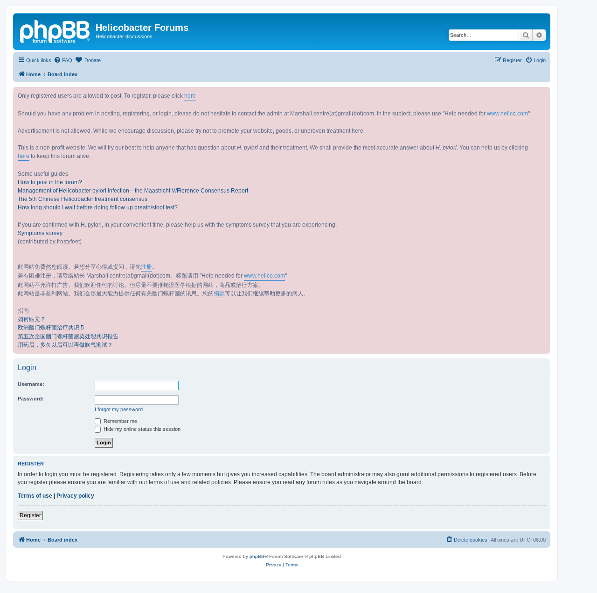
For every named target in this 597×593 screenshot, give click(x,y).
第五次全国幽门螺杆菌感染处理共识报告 (68, 336)
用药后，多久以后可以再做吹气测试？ (65, 345)
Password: (31, 398)
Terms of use (35, 496)
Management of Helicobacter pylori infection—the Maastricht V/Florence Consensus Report (133, 190)
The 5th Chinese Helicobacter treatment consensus (82, 199)
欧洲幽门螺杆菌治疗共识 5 (51, 327)
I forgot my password (119, 409)
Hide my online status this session (141, 429)
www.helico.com (507, 113)
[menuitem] (63, 60)
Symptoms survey (40, 233)
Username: (31, 384)
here (190, 96)
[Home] (55, 30)
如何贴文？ (32, 319)
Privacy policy (75, 496)
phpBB (257, 556)
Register (30, 515)
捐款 (219, 293)
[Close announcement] (543, 94)
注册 (146, 267)
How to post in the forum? (50, 182)
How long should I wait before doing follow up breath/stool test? (98, 207)
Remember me (119, 421)
